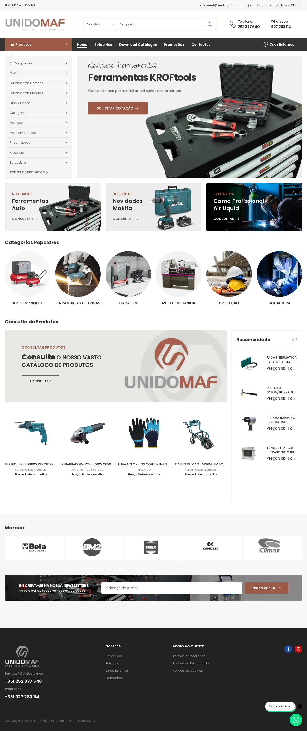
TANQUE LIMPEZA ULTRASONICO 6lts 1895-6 (281, 452)
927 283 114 (281, 27)
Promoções (174, 44)
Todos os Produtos (27, 172)
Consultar (22, 219)
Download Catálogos (138, 44)
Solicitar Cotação (127, 131)
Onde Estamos (281, 44)
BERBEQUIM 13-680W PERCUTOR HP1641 (35, 464)
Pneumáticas (20, 142)
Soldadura (18, 162)
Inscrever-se (264, 588)
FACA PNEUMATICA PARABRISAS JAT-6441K (281, 362)
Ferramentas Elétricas (26, 83)
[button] (38, 44)
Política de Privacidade (191, 663)
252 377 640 (249, 27)
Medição (16, 123)
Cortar (14, 73)
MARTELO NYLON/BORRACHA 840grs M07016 (281, 392)
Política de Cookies (188, 670)
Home (82, 44)
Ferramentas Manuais (26, 93)
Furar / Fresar (20, 103)
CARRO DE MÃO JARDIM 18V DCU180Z (204, 464)
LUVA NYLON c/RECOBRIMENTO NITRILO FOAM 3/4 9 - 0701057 (167, 464)
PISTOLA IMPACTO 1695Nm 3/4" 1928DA (280, 422)
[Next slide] (297, 339)
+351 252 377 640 (23, 681)
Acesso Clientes (291, 5)
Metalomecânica (23, 132)
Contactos (264, 5)
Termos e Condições (189, 656)
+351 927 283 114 (22, 697)
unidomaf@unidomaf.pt (218, 5)
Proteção (17, 152)
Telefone (245, 21)
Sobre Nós (103, 44)
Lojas (249, 5)
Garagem (17, 112)
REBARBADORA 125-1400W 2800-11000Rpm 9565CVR (102, 464)
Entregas (112, 663)
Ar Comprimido (21, 63)
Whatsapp (279, 21)
